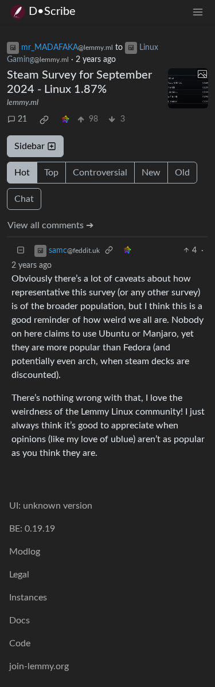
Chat (24, 199)
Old (182, 172)
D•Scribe (52, 11)
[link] (44, 120)
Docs (19, 620)
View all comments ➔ (50, 225)
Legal (19, 574)
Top (51, 172)
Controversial (100, 172)
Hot (22, 172)
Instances (28, 597)
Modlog (24, 551)
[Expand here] (188, 88)
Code (19, 643)
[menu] (198, 11)
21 (22, 119)
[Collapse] (20, 251)
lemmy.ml (22, 103)
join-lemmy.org (39, 666)
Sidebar (29, 146)
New (151, 172)
